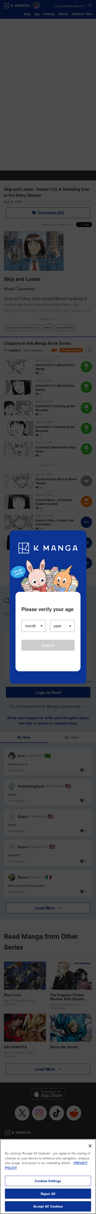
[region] (48, 1176)
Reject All (48, 1193)
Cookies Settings (48, 1180)
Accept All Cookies (48, 1206)
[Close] (90, 1145)
